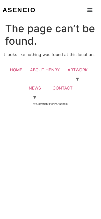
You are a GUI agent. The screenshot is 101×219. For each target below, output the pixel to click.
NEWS (35, 88)
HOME (16, 69)
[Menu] (90, 10)
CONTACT (63, 88)
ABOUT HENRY (45, 69)
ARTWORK (78, 69)
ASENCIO (19, 9)
